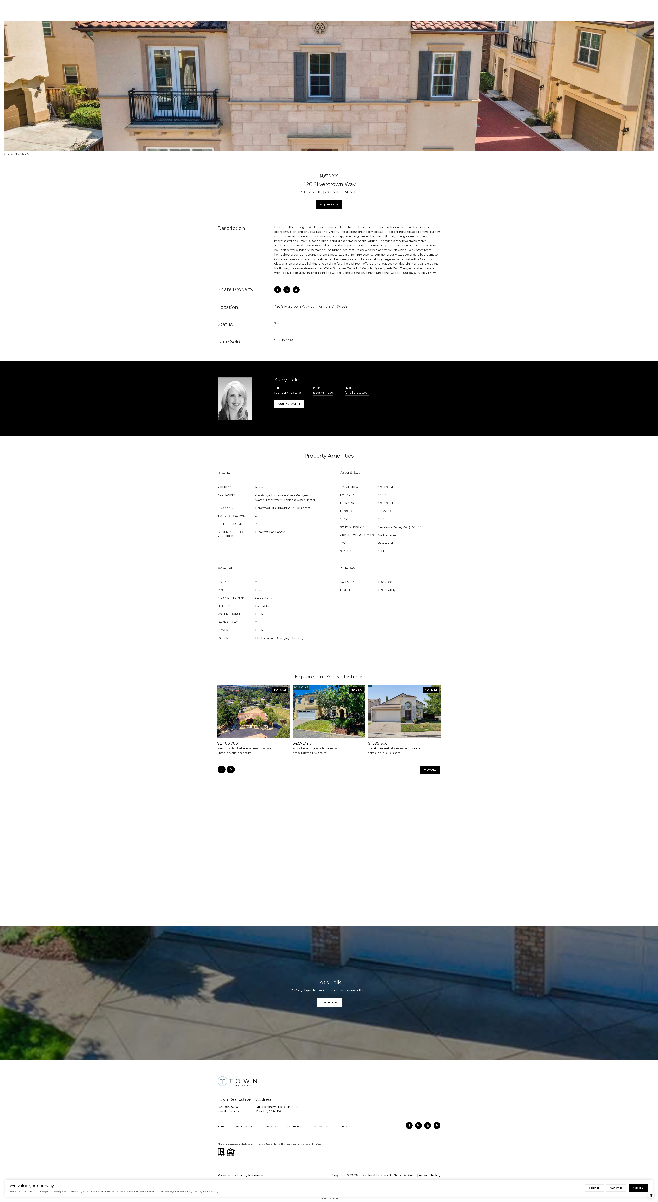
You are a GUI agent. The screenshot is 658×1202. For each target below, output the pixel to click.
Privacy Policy (429, 1175)
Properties (271, 1126)
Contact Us (345, 1126)
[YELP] (437, 1125)
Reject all (594, 1188)
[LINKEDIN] (418, 1125)
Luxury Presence (250, 1175)
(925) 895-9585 (228, 1106)
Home (221, 1126)
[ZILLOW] (427, 1125)
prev (222, 769)
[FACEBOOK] (409, 1125)
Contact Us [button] (329, 1002)
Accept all (638, 1188)
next (231, 769)
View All (430, 769)
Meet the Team (245, 1126)
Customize (616, 1188)
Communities (295, 1126)
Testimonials (321, 1126)
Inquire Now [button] (329, 204)
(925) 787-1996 (323, 392)
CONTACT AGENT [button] (289, 403)
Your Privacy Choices (329, 1198)
